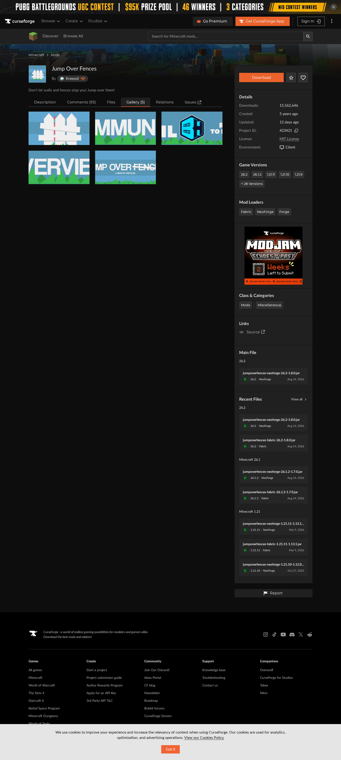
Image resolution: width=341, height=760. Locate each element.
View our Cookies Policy (204, 738)
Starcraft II (36, 700)
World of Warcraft (42, 685)
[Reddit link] (309, 634)
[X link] (301, 634)
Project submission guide (104, 677)
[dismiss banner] (333, 7)
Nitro (263, 693)
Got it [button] (170, 749)
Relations (165, 102)
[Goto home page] (20, 21)
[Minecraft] (33, 36)
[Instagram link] (265, 634)
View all (296, 399)
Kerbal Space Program (44, 708)
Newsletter (152, 693)
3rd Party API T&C (100, 700)
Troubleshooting (213, 677)
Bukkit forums (154, 708)
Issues (190, 102)
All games (35, 670)
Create (71, 21)
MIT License (289, 139)
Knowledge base (213, 670)
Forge (284, 212)
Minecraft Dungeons (43, 716)
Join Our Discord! (157, 670)
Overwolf (266, 670)
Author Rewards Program (105, 685)
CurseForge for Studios (276, 677)
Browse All (73, 36)
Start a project (97, 670)
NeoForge (265, 212)
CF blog (149, 685)
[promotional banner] (170, 7)
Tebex (264, 685)
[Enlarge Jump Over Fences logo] (37, 74)
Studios (95, 21)
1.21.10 (284, 174)
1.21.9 (298, 174)
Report (276, 593)
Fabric (246, 212)
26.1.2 (257, 174)
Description (45, 102)
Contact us (210, 685)
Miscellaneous (269, 305)
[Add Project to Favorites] (291, 77)
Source (253, 332)
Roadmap (151, 700)
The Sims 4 (36, 693)
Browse (48, 21)
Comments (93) (81, 102)
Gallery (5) (135, 102)
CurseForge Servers (158, 716)
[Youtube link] (283, 634)
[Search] (308, 36)
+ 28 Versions (252, 184)
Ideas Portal (152, 677)
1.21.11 (271, 174)
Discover (50, 36)
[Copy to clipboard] (296, 130)
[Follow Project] (303, 77)
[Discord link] (292, 634)
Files (111, 102)
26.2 (244, 174)
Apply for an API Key (101, 693)
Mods (55, 55)
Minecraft (36, 55)
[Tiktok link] (274, 634)
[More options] (331, 21)
